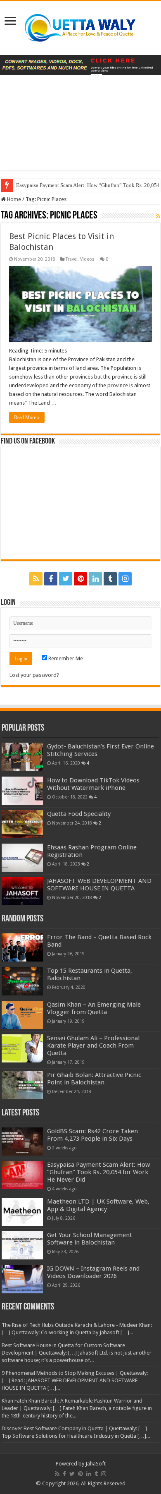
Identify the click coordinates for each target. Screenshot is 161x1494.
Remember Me (65, 658)
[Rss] (36, 578)
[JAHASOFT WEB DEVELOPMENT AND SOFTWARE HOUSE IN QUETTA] (22, 891)
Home (13, 199)
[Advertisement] (80, 128)
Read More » (27, 417)
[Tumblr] (110, 578)
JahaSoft (95, 1463)
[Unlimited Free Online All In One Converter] (80, 65)
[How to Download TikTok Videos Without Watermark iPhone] (22, 791)
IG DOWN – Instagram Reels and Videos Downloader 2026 (93, 1272)
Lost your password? (34, 675)
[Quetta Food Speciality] (22, 824)
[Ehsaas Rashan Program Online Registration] (22, 858)
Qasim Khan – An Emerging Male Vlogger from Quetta (94, 1008)
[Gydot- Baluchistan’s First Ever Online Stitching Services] (22, 757)
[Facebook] (50, 578)
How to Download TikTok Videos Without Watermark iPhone (93, 784)
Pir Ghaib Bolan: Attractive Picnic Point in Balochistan (94, 1078)
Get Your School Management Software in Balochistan (89, 1238)
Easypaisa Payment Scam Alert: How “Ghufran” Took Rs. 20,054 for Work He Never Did (98, 1172)
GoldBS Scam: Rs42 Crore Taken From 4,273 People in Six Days (92, 1134)
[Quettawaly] (80, 26)
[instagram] (125, 578)
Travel (72, 259)
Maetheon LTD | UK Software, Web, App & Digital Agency (98, 1205)
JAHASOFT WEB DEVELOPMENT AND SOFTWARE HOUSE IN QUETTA (99, 884)
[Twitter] (65, 578)
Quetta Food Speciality (79, 814)
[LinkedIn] (95, 578)
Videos (87, 259)
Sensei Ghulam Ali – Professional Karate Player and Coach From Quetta (93, 1045)
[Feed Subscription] (158, 216)
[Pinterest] (80, 578)
